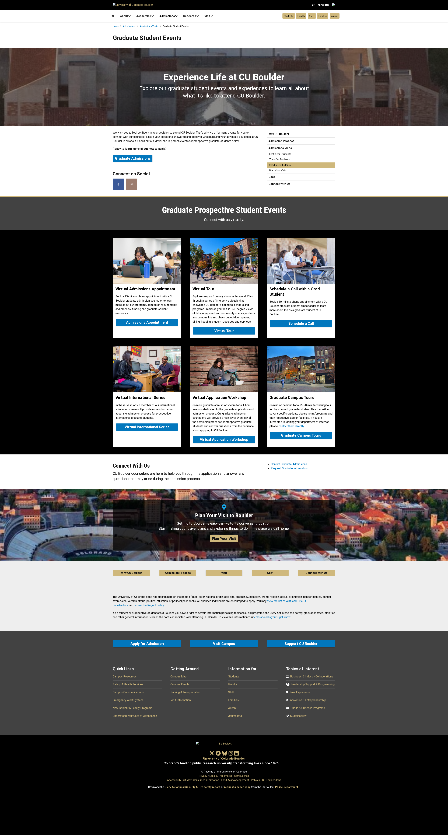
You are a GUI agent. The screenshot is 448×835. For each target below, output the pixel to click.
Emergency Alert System (128, 700)
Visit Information (180, 700)
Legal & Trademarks (220, 775)
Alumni (334, 16)
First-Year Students (280, 154)
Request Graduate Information (289, 468)
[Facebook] (118, 184)
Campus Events (180, 684)
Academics (143, 16)
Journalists (235, 716)
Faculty (301, 16)
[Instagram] (131, 184)
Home (116, 26)
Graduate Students (280, 165)
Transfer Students (279, 159)
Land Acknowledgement (235, 780)
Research (189, 16)
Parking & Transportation (185, 692)
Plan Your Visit (277, 170)
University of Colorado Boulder (224, 758)
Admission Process (281, 141)
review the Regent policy (149, 605)
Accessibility (174, 780)
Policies (255, 780)
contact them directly (291, 426)
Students (288, 16)
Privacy (203, 775)
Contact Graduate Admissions (289, 464)
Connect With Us (279, 184)
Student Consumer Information (201, 780)
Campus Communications (128, 692)
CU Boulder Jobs (271, 780)
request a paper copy (237, 787)
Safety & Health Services (128, 684)
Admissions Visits (148, 26)
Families (322, 16)
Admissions (167, 16)
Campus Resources (125, 676)
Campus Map (178, 676)
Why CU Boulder (278, 134)
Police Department (286, 787)
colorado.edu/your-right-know (272, 617)
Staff (311, 16)
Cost (271, 177)
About (124, 16)
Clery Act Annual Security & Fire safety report (192, 787)
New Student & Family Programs (132, 708)
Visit (207, 16)
